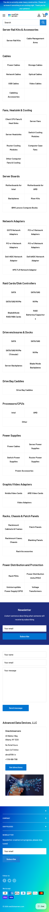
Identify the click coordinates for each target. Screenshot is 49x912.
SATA (13, 292)
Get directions (15, 767)
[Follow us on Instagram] (14, 880)
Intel (13, 412)
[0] (44, 15)
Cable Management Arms (35, 40)
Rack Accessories (24, 551)
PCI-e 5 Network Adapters (35, 245)
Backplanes (13, 198)
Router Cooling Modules (14, 147)
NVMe (35, 301)
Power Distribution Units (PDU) (35, 576)
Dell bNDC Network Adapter (35, 258)
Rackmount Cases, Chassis (13, 540)
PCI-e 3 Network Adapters (35, 232)
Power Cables (13, 65)
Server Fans (35, 121)
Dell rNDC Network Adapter (13, 258)
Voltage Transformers (35, 589)
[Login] (39, 15)
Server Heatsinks (13, 134)
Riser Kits (35, 198)
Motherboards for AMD (35, 187)
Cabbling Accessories (13, 94)
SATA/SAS (35, 292)
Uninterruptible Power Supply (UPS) (14, 589)
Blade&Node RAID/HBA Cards (13, 314)
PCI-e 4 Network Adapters (13, 245)
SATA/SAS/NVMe (13, 301)
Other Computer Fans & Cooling (13, 160)
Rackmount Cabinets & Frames (13, 527)
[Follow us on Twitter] (9, 880)
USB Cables (13, 83)
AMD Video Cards (35, 493)
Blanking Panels (35, 540)
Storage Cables (35, 65)
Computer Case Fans (35, 147)
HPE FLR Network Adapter (25, 269)
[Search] (43, 22)
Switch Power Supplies (13, 459)
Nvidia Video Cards (13, 493)
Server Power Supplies (35, 446)
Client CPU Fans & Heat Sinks (13, 121)
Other (24, 422)
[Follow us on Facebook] (4, 880)
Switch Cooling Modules (35, 134)
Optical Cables (35, 74)
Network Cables (13, 74)
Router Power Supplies (35, 459)
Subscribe (24, 636)
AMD (35, 412)
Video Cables (35, 83)
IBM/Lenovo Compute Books (24, 207)
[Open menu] (4, 15)
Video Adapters (24, 502)
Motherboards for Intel (14, 187)
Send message (15, 708)
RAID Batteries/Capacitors (35, 314)
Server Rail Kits (14, 40)
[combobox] (21, 22)
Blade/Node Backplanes (35, 365)
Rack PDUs (14, 576)
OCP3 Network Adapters (13, 232)
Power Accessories (24, 470)
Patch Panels (35, 527)
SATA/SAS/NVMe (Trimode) (13, 352)
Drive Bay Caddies (24, 390)
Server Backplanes (13, 365)
